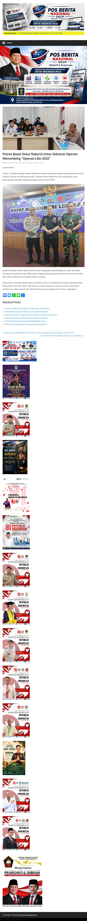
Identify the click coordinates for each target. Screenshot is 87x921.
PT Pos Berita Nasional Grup (26, 915)
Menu (9, 43)
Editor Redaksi (27, 163)
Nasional (40, 163)
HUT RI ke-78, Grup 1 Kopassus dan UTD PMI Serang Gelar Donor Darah (43, 33)
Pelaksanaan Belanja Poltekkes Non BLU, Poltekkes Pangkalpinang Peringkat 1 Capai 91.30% (39, 333)
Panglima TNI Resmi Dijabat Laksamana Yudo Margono (62, 336)
